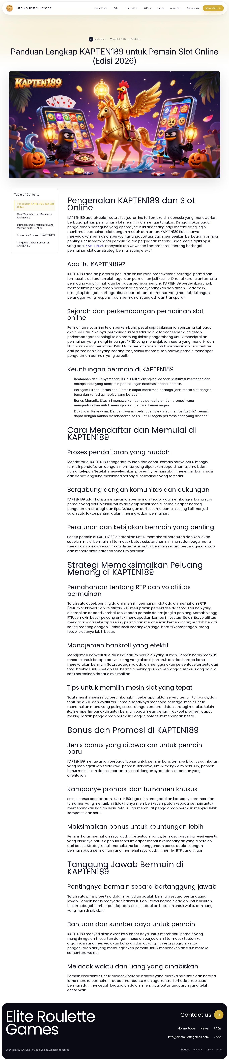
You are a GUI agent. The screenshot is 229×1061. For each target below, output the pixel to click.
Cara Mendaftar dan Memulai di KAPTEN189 (34, 216)
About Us (185, 1049)
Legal (219, 1049)
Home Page (186, 1028)
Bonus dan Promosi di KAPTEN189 (36, 235)
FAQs (217, 1028)
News (205, 1028)
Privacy (197, 1049)
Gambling (135, 39)
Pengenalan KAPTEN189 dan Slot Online (35, 205)
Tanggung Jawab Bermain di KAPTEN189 (33, 244)
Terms (209, 1049)
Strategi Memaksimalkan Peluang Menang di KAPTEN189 (35, 226)
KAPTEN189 (94, 246)
